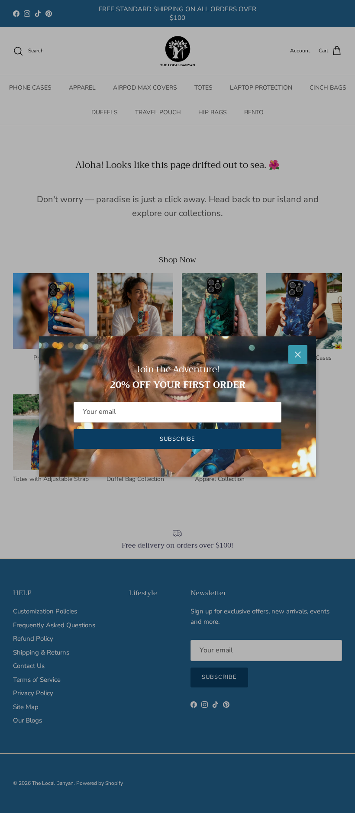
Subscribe (177, 439)
